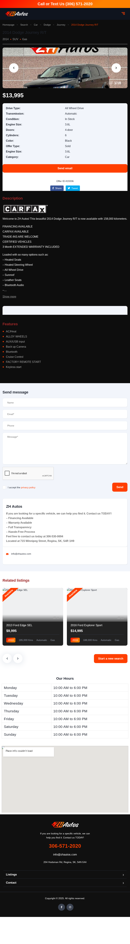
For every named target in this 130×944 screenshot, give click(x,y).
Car (36, 24)
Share (58, 188)
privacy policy (28, 487)
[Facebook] (61, 907)
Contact (11, 882)
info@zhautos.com (65, 854)
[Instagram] (70, 907)
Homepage (8, 24)
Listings (11, 874)
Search (24, 24)
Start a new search (110, 658)
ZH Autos (14, 506)
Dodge (47, 24)
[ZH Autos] (16, 14)
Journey (61, 24)
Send (119, 487)
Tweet (74, 188)
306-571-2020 (65, 846)
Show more (9, 296)
